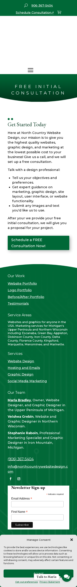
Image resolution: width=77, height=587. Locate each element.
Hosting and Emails (24, 368)
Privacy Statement (50, 582)
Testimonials (18, 304)
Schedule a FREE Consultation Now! (28, 243)
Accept (38, 573)
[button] (71, 539)
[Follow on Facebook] (10, 479)
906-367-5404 (42, 5)
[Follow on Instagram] (19, 479)
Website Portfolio (22, 284)
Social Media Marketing (27, 381)
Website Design (21, 361)
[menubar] (26, 6)
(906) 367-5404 (21, 459)
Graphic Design (20, 374)
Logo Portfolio (20, 290)
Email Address (21, 498)
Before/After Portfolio (26, 297)
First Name (19, 512)
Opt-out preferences (26, 582)
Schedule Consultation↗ (35, 12)
